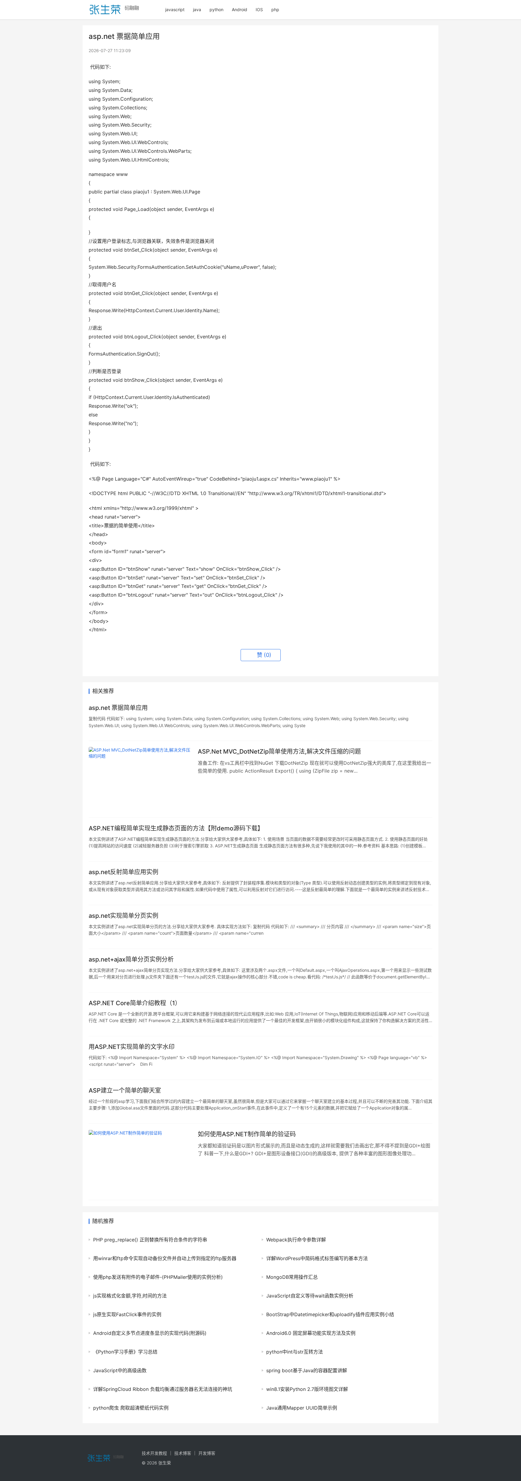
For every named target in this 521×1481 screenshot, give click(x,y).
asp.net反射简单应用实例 (123, 872)
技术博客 (182, 1453)
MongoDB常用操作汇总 (292, 1277)
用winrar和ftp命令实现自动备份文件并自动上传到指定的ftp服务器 (164, 1258)
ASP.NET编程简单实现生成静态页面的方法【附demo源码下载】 (176, 828)
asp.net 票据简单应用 (118, 707)
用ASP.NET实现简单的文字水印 (132, 1046)
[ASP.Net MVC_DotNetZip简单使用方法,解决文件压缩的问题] (140, 779)
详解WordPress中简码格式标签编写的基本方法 (317, 1258)
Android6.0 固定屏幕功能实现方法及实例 (310, 1333)
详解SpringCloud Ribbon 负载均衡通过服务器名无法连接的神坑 (162, 1389)
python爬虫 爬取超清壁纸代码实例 (131, 1408)
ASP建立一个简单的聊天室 (125, 1090)
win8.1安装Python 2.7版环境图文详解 (307, 1389)
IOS (259, 9)
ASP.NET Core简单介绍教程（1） (135, 1003)
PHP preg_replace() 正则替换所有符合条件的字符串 (150, 1240)
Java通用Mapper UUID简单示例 (301, 1408)
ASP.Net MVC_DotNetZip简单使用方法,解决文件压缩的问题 (279, 751)
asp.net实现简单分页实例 (123, 915)
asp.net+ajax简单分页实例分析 (131, 959)
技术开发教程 (154, 1453)
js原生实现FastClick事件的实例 (127, 1314)
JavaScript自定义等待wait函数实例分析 (309, 1296)
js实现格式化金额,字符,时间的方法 (130, 1296)
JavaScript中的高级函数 (120, 1370)
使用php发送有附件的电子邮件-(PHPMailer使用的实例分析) (158, 1277)
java (197, 9)
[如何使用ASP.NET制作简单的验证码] (140, 1162)
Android (239, 9)
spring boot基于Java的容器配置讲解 (306, 1370)
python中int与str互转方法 (294, 1352)
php (275, 9)
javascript (175, 9)
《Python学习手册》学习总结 (125, 1352)
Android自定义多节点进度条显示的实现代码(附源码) (150, 1333)
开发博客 (206, 1453)
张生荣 (164, 1462)
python (216, 9)
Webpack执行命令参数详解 (296, 1240)
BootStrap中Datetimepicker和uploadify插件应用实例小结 (330, 1314)
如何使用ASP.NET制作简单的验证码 (247, 1134)
